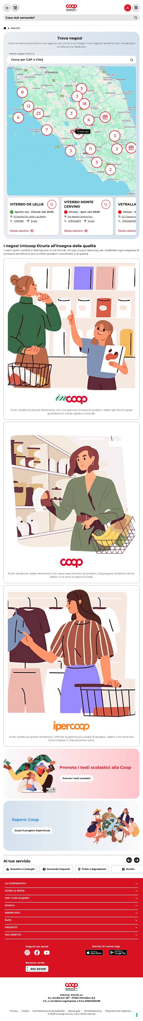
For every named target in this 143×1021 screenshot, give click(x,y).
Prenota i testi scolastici (76, 778)
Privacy (14, 1010)
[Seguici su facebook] (37, 952)
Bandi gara (74, 1010)
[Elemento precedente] (129, 860)
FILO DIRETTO (13, 934)
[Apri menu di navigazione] (136, 7)
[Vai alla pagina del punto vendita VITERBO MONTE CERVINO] (105, 204)
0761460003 (129, 221)
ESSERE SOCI (12, 912)
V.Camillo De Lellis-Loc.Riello (29, 216)
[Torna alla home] (4, 28)
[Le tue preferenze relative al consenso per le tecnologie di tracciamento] (137, 1015)
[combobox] (71, 17)
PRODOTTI (11, 927)
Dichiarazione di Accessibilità (49, 1010)
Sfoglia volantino (19, 230)
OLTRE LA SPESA (14, 890)
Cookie (25, 1010)
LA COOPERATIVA (15, 883)
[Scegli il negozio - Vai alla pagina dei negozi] (15, 7)
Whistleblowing (92, 1010)
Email (34, 221)
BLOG (8, 920)
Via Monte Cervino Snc (80, 216)
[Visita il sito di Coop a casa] (6, 7)
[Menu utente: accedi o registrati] (127, 7)
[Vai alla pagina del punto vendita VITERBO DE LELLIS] (51, 204)
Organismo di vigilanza (118, 1010)
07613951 (19, 221)
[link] (71, 774)
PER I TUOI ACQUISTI (17, 898)
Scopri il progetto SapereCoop (32, 830)
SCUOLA (9, 905)
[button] (71, 131)
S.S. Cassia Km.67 (131, 216)
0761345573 (74, 221)
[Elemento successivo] (137, 860)
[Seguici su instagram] (27, 952)
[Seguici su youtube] (47, 952)
